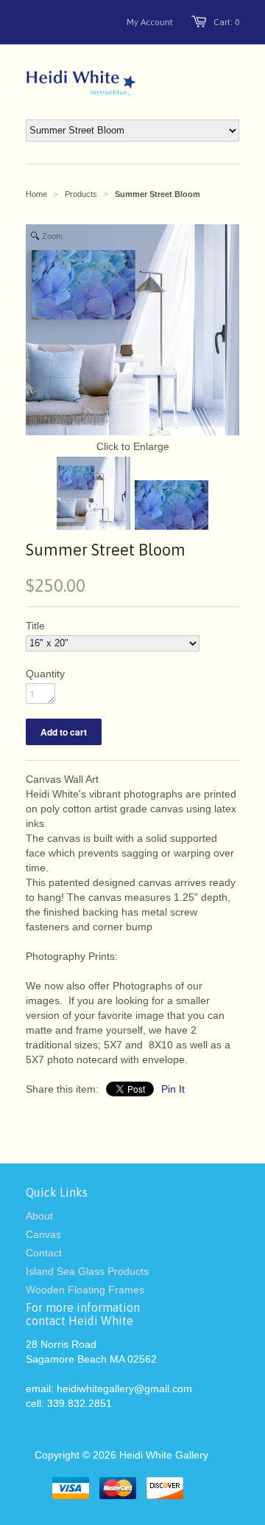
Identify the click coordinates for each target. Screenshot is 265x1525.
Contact (44, 1253)
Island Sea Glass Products (87, 1271)
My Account (150, 22)
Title (35, 626)
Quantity (45, 673)
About (39, 1216)
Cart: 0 (226, 22)
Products (81, 194)
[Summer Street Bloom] (93, 495)
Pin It (173, 1089)
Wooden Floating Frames (85, 1290)
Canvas (43, 1234)
